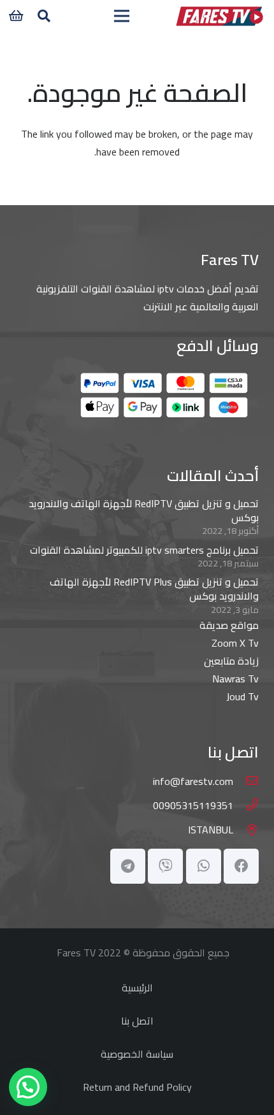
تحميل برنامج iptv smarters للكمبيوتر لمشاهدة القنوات (144, 549)
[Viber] (165, 866)
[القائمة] (122, 16)
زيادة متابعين (231, 660)
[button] (44, 16)
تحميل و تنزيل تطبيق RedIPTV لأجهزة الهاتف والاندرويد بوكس (144, 510)
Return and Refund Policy (137, 1087)
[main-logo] (219, 16)
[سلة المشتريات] (16, 16)
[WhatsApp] (203, 866)
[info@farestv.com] (246, 781)
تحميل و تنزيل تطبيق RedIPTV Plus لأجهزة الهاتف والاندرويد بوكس (154, 588)
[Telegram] (127, 866)
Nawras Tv (235, 678)
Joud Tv (242, 696)
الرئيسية (137, 987)
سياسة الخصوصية (137, 1053)
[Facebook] (241, 866)
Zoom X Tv (235, 642)
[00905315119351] (246, 805)
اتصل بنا (137, 1020)
